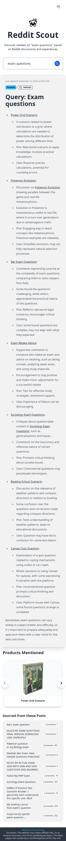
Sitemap (25, 830)
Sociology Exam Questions (28, 415)
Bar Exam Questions (24, 262)
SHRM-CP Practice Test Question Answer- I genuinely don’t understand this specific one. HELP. (32, 793)
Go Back (11, 87)
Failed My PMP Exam (32, 775)
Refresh (27, 87)
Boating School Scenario (26, 481)
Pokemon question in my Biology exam (32, 745)
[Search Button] (57, 63)
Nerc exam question (32, 724)
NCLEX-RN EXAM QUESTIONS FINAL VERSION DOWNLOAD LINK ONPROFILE (32, 734)
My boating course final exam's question (32, 806)
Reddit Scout (33, 34)
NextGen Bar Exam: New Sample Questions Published (32, 755)
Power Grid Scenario (24, 115)
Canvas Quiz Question (25, 548)
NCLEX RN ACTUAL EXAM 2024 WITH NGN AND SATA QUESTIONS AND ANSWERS (32, 766)
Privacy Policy (38, 830)
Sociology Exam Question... (32, 781)
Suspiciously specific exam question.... (32, 815)
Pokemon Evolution (23, 180)
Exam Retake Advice (23, 343)
